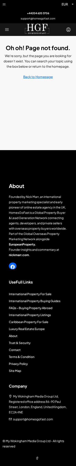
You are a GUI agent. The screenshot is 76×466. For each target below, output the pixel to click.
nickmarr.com (19, 255)
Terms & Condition (21, 357)
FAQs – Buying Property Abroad (30, 308)
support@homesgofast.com (38, 18)
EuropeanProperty (22, 244)
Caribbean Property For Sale (28, 322)
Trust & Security (20, 343)
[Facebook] (12, 266)
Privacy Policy (18, 364)
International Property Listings (30, 315)
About (13, 336)
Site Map (15, 371)
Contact (15, 350)
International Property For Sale (30, 294)
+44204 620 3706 (38, 13)
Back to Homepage (38, 77)
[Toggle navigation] (4, 4)
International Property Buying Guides (34, 301)
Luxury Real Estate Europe (27, 329)
